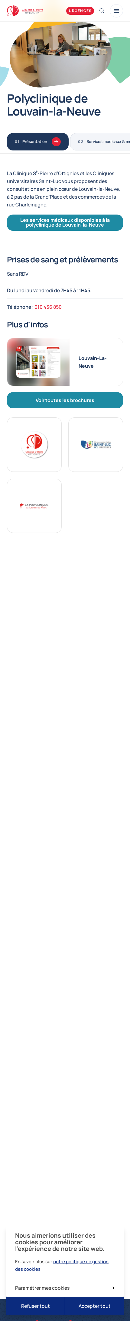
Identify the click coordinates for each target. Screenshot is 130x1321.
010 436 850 (48, 307)
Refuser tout (35, 1306)
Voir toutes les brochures (65, 400)
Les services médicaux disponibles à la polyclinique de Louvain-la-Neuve (65, 222)
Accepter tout (95, 1306)
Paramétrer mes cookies (42, 1288)
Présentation (34, 141)
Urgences (80, 10)
